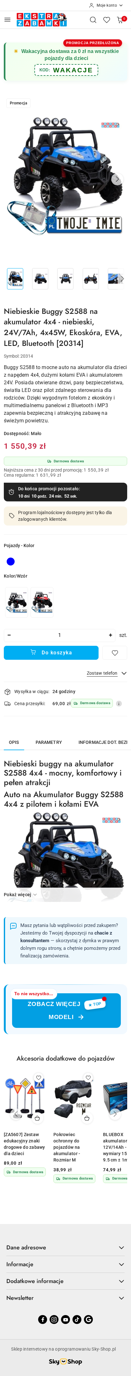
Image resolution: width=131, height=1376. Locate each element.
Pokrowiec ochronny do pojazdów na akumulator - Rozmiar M (66, 1147)
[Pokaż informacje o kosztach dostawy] (118, 703)
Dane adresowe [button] (26, 1247)
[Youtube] (65, 1319)
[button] (117, 179)
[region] (29, 602)
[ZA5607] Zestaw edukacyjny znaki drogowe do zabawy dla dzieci (24, 1144)
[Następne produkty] (115, 1114)
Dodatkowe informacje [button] (35, 1281)
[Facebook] (42, 1319)
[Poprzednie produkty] (16, 1114)
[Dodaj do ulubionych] (114, 653)
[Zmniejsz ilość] (9, 635)
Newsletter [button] (20, 1298)
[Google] (88, 1319)
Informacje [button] (19, 1264)
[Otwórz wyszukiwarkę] (93, 20)
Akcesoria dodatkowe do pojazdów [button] (65, 1058)
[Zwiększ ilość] (110, 635)
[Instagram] (54, 1319)
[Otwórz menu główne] (7, 19)
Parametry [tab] (49, 742)
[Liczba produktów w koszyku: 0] (119, 20)
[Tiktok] (76, 1319)
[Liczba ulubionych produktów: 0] (106, 20)
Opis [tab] (14, 742)
